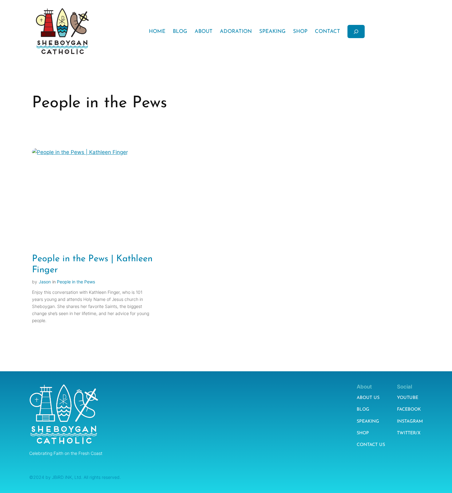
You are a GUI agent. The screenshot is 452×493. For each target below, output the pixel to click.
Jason (45, 281)
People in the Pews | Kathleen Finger (92, 264)
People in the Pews (76, 281)
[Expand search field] (356, 31)
